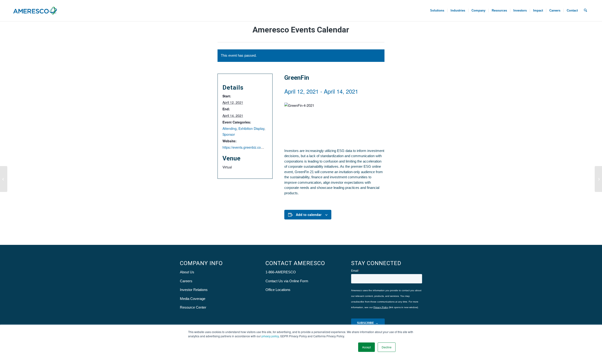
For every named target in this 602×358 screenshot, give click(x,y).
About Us (187, 272)
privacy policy (270, 336)
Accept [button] (366, 347)
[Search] (585, 10)
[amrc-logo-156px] (35, 10)
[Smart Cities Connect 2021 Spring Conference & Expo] (3, 179)
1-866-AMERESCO (280, 272)
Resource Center (193, 307)
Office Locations (277, 290)
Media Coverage (192, 299)
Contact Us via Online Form (286, 281)
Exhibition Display (251, 128)
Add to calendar (308, 214)
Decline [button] (387, 347)
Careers (186, 281)
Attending (229, 128)
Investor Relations (194, 290)
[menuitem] (437, 10)
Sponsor (228, 134)
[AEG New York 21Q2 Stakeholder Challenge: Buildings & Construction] (598, 179)
